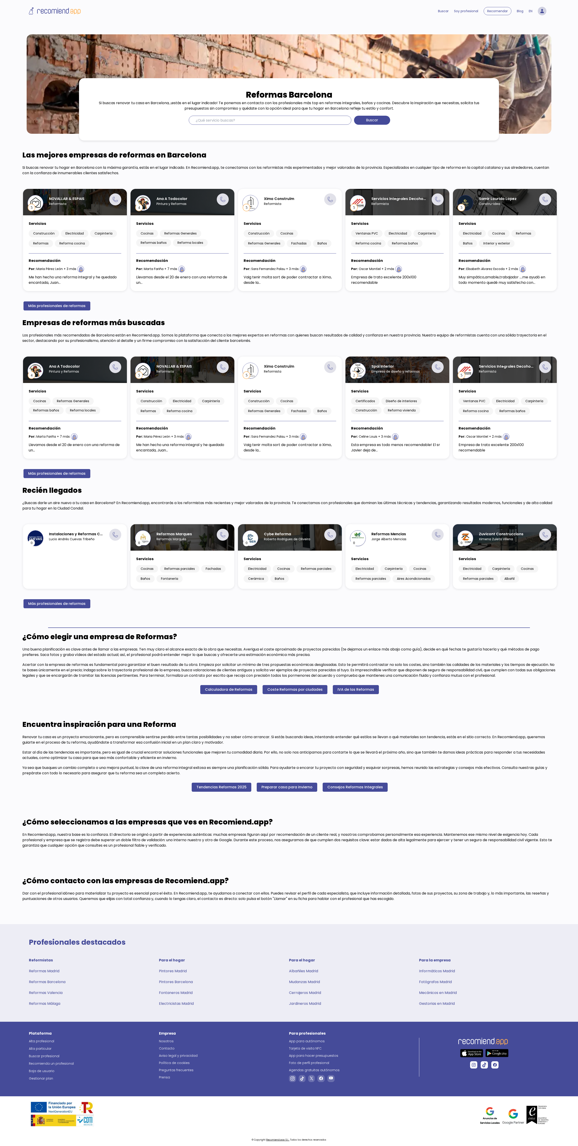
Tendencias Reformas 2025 (221, 787)
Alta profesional (41, 1041)
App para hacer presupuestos (313, 1055)
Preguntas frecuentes (176, 1070)
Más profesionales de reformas (57, 305)
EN (530, 11)
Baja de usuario (41, 1071)
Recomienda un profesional (51, 1063)
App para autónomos (307, 1041)
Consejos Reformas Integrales (355, 787)
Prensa (164, 1077)
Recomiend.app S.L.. (277, 1139)
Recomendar (497, 11)
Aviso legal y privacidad (178, 1055)
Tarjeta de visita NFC (305, 1048)
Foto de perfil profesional (309, 1063)
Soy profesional (466, 11)
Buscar (443, 11)
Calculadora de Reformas (228, 689)
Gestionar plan (41, 1078)
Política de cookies (174, 1063)
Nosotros (166, 1041)
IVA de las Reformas (356, 689)
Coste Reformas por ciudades (295, 689)
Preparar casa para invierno (286, 787)
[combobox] (270, 120)
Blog (520, 11)
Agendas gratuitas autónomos (314, 1070)
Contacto (167, 1048)
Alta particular (40, 1048)
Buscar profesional (44, 1056)
